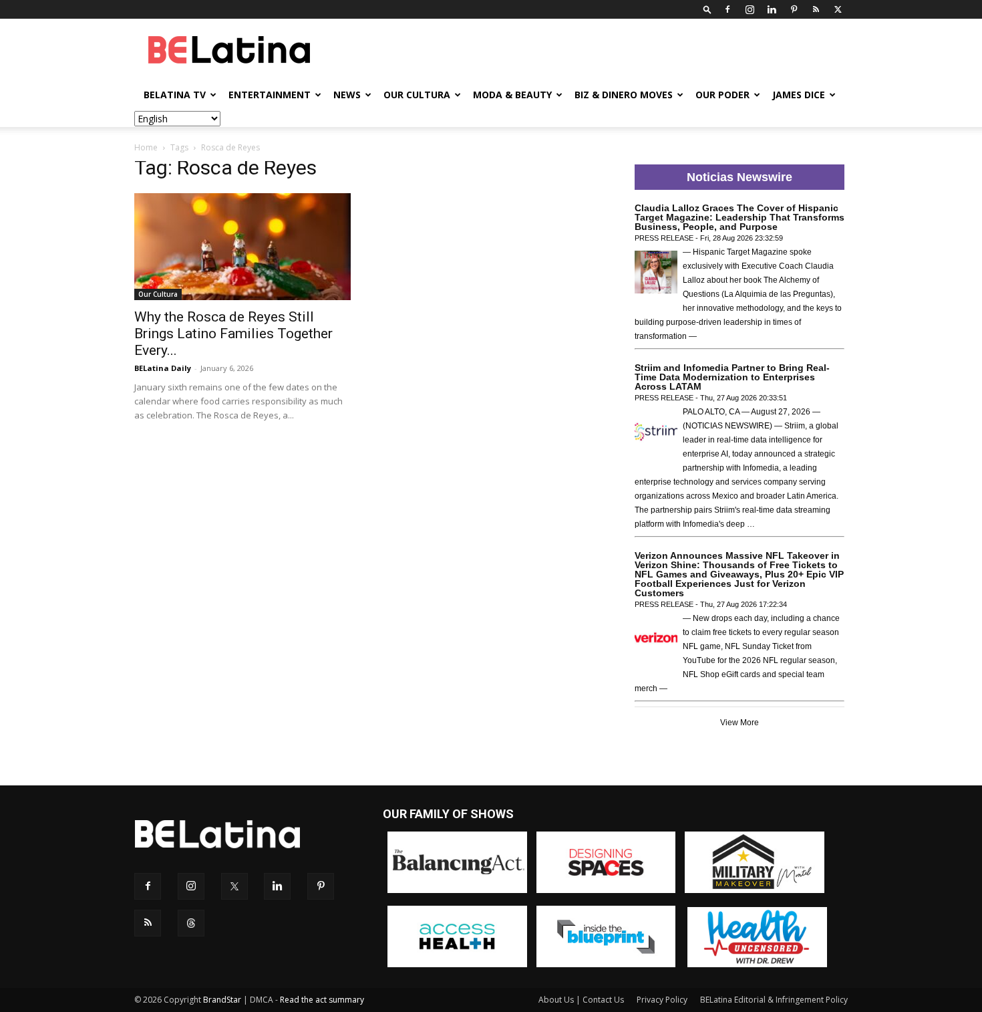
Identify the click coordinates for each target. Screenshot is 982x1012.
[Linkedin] (772, 9)
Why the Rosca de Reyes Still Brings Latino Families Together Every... (233, 333)
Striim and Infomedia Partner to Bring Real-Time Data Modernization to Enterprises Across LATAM (732, 377)
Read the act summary (322, 999)
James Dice (798, 94)
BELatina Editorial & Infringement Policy (774, 999)
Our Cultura (416, 94)
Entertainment (269, 94)
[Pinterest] (794, 9)
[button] (707, 9)
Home (146, 147)
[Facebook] (727, 9)
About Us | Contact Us (581, 999)
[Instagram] (750, 9)
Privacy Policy (662, 999)
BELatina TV (175, 94)
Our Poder (722, 94)
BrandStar (222, 999)
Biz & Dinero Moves (624, 94)
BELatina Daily (162, 368)
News (347, 94)
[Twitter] (838, 9)
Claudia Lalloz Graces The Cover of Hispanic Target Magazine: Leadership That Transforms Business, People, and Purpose (739, 217)
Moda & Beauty (512, 94)
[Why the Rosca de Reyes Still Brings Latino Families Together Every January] (242, 246)
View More (739, 722)
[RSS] (816, 9)
